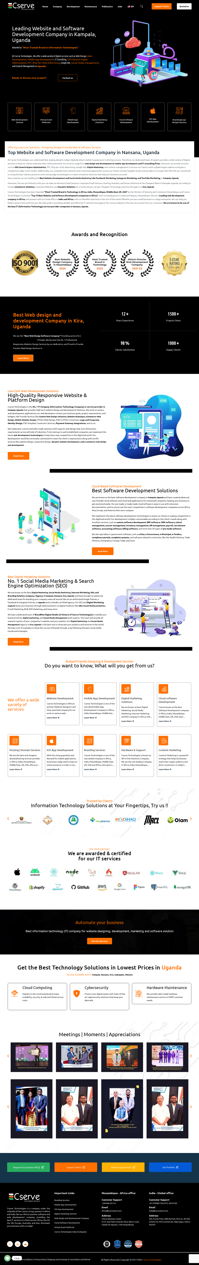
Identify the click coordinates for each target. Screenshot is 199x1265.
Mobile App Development (40, 59)
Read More (18, 456)
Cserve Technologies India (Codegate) (70, 1231)
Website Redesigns (76, 416)
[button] (8, 818)
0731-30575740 (170, 1203)
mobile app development (126, 163)
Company (57, 6)
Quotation (184, 6)
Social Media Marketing (80, 178)
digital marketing (31, 618)
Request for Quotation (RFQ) (26, 1167)
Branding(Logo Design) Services (179, 121)
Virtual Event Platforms (46, 121)
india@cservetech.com (158, 1211)
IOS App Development (153, 120)
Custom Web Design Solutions (52, 416)
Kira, (145, 187)
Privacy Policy (40, 1259)
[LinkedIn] (18, 1244)
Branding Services (61, 1200)
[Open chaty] (7, 1258)
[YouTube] (25, 1244)
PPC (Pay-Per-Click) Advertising (44, 62)
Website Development (54, 178)
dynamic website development (66, 441)
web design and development (98, 163)
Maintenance (90, 6)
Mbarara (129, 974)
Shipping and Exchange (58, 1259)
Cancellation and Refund (79, 1259)
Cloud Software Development (126, 121)
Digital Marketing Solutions (99, 121)
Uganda (33, 340)
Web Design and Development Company (71, 1218)
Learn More (23, 358)
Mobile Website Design (25, 420)
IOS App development (63, 1209)
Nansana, (77, 206)
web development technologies (28, 435)
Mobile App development (65, 1204)
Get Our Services (99, 941)
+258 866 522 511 (109, 1203)
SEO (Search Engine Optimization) (30, 167)
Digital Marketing (95, 167)
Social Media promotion (94, 605)
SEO (92, 592)
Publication (107, 6)
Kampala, (167, 178)
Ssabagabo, (119, 974)
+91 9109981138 (156, 1203)
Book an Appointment (121, 1167)
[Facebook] (10, 1244)
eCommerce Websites (24, 187)
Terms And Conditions (23, 1259)
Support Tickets (161, 6)
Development (73, 6)
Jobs (120, 6)
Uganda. (41, 66)
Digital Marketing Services (65, 1213)
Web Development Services (20, 121)
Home (45, 6)
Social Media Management (85, 62)
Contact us (67, 77)
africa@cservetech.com (111, 1211)
